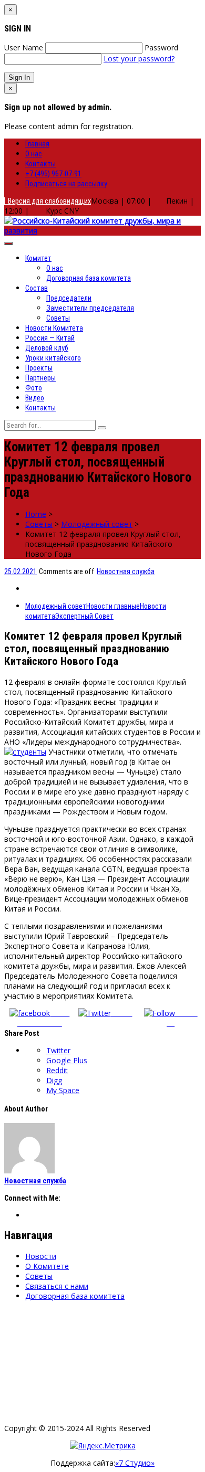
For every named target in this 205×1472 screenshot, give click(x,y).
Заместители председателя (90, 308)
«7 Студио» (135, 1463)
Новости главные (113, 606)
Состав (36, 288)
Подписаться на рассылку (66, 183)
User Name (23, 47)
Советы (58, 318)
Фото (33, 388)
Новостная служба (126, 571)
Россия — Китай (50, 338)
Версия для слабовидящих (48, 201)
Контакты (40, 164)
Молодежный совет (96, 524)
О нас (33, 154)
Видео (34, 398)
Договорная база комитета (88, 278)
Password (161, 47)
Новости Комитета (54, 328)
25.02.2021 (20, 571)
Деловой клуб (46, 348)
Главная (37, 144)
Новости (40, 1256)
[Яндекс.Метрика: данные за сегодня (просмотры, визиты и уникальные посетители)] (103, 1445)
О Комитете (47, 1266)
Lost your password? (139, 58)
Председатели (68, 298)
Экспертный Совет (84, 616)
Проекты (39, 368)
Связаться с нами (56, 1286)
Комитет (38, 258)
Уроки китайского (53, 358)
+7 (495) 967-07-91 (53, 174)
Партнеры (40, 378)
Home (35, 514)
